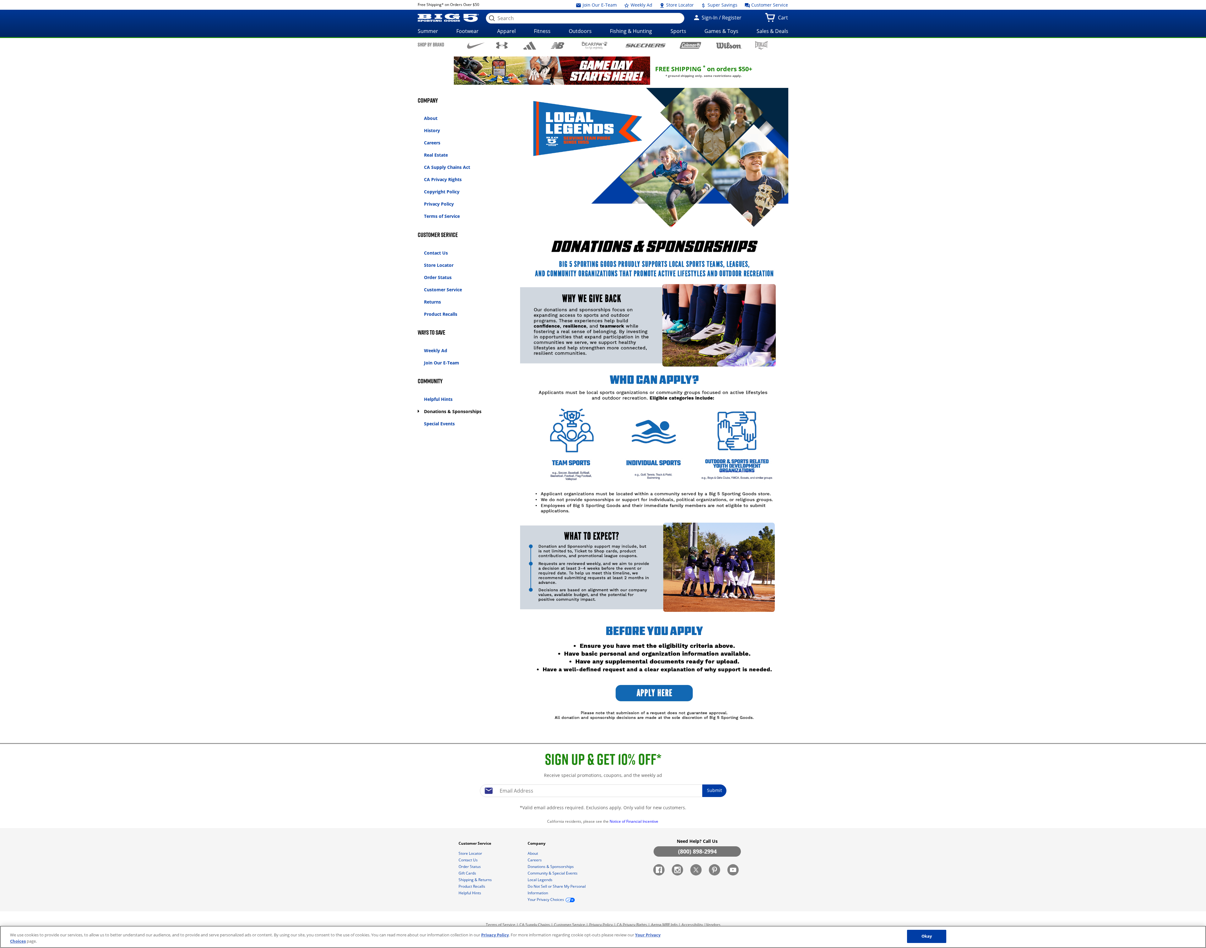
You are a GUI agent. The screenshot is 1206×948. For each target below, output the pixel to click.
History (432, 130)
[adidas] (530, 45)
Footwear (467, 31)
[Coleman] (690, 45)
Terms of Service (442, 216)
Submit (714, 790)
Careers (432, 143)
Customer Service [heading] (475, 843)
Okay (926, 936)
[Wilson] (729, 44)
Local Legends (540, 879)
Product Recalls (440, 314)
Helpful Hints (438, 399)
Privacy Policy (439, 204)
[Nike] (476, 44)
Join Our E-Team (599, 5)
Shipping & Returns (476, 879)
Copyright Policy (441, 192)
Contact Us (436, 253)
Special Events (439, 424)
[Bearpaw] (594, 45)
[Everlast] (761, 45)
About (430, 118)
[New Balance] (557, 45)
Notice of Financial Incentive (634, 821)
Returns (432, 302)
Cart (784, 19)
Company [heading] (537, 843)
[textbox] (603, 790)
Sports (678, 31)
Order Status (438, 277)
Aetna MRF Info (664, 924)
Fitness (542, 31)
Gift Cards (468, 873)
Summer (428, 31)
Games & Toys (721, 31)
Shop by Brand (431, 44)
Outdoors (580, 31)
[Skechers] (645, 44)
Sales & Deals (772, 31)
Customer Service (769, 5)
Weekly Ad (640, 5)
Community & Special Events (553, 873)
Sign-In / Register (721, 17)
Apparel (506, 31)
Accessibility (692, 924)
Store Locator (679, 5)
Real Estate (436, 155)
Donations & (551, 866)
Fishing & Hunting (631, 31)
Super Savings (721, 5)
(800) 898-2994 (697, 851)
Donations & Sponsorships (452, 411)
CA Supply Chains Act (447, 167)
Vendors (713, 924)
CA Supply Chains (534, 924)
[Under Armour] (502, 45)
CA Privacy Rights (443, 179)
